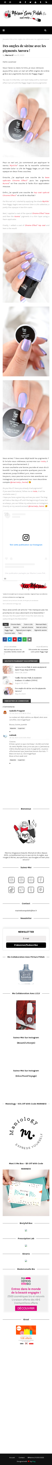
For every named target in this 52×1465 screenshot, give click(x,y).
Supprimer (21, 728)
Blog (33, 1461)
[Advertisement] (26, 1368)
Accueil (5, 39)
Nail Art (16, 627)
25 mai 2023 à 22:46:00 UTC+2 (20, 713)
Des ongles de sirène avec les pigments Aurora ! (30, 689)
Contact (22, 1457)
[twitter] (30, 2)
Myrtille (13, 165)
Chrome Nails (16, 624)
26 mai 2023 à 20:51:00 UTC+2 (20, 738)
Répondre (13, 728)
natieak (12, 735)
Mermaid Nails (41, 624)
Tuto (11, 39)
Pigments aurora (41, 630)
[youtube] (35, 2)
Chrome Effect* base (40, 213)
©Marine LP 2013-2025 (36, 1457)
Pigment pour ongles (23, 630)
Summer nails (10, 633)
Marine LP (9, 55)
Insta (43, 461)
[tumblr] (40, 2)
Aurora (6, 183)
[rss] (46, 2)
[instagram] (5, 2)
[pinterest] (20, 2)
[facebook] (25, 2)
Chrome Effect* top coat (35, 225)
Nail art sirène (41, 627)
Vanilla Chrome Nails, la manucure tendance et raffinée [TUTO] (28, 679)
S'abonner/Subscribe (26, 945)
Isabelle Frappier (17, 711)
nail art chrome (27, 627)
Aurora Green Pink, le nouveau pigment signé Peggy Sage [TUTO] (30, 668)
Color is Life (28, 624)
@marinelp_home (18, 482)
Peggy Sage (9, 630)
